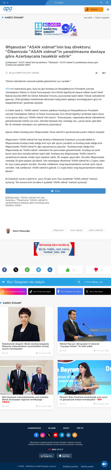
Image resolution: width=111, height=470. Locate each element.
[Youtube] (55, 435)
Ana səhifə (88, 18)
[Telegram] (61, 435)
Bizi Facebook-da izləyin (71, 292)
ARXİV (66, 428)
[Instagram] (42, 435)
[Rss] (74, 435)
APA (7, 89)
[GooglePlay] (46, 456)
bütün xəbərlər (96, 230)
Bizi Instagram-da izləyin (15, 292)
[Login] (107, 2)
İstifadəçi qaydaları (70, 466)
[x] (49, 435)
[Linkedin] (68, 435)
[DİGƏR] (107, 9)
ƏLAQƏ (52, 428)
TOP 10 (80, 428)
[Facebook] (36, 435)
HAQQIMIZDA (34, 428)
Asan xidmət (76, 230)
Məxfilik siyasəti (87, 466)
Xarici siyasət (102, 17)
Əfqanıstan (58, 230)
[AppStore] (64, 456)
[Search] (101, 3)
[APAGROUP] (55, 449)
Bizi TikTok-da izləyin (42, 292)
